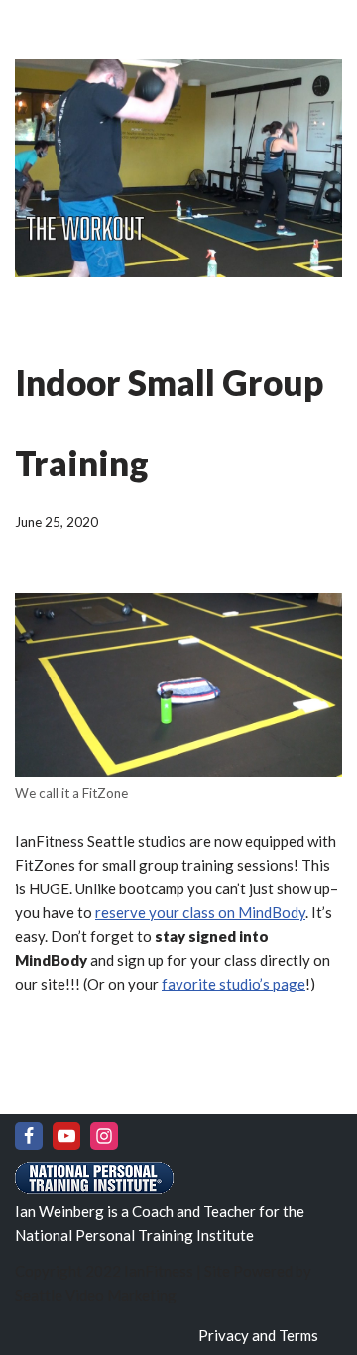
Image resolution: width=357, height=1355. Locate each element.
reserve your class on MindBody (200, 912)
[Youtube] (66, 1136)
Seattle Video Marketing (96, 1294)
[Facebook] (29, 1136)
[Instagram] (104, 1136)
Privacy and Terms (258, 1335)
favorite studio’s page (233, 983)
